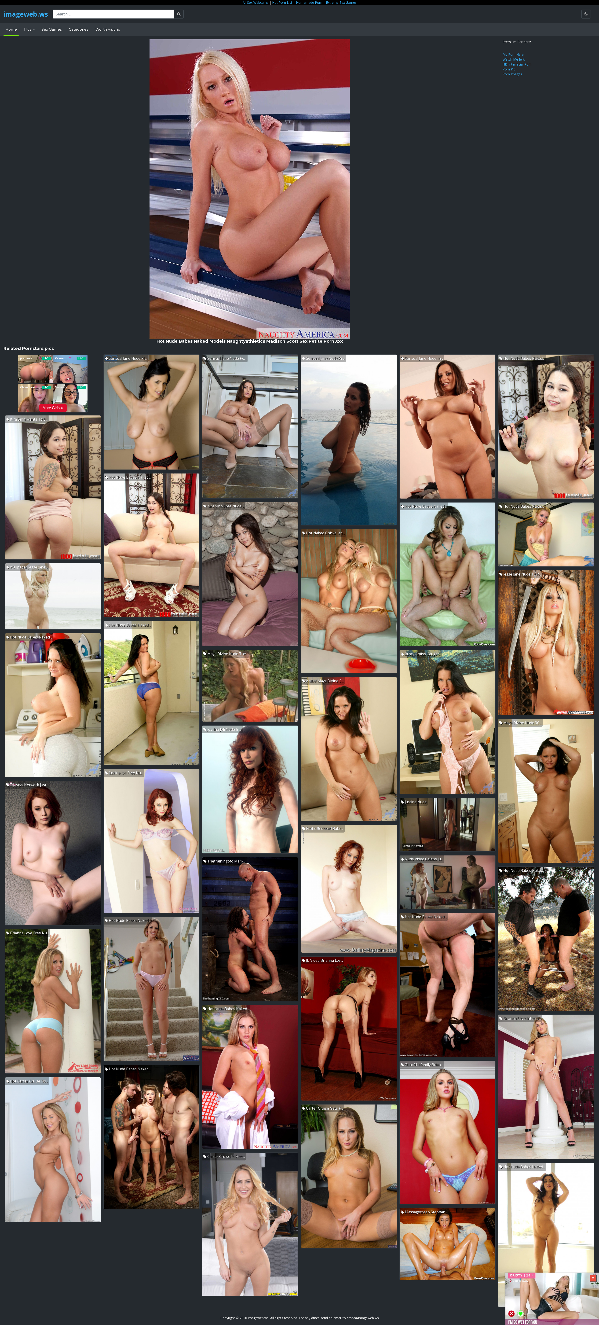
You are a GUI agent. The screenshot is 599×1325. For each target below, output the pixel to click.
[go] (179, 14)
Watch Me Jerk (514, 59)
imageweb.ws (26, 14)
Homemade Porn (309, 2)
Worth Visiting (107, 29)
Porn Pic (509, 69)
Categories (78, 29)
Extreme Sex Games (341, 2)
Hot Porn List (282, 2)
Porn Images (512, 74)
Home (11, 29)
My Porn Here (513, 54)
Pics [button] (28, 29)
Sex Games (51, 29)
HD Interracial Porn (517, 64)
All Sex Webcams (255, 2)
